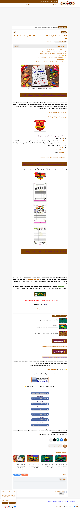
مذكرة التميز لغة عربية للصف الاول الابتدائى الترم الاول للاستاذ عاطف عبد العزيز (50, 61)
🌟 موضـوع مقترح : (60, 59)
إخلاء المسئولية (51, 501)
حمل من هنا (40, 309)
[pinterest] (5, 507)
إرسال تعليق (62, 479)
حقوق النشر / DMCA (57, 501)
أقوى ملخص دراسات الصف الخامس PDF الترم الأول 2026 (46, 27)
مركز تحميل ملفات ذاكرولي (32, 279)
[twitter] (12, 507)
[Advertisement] (40, 16)
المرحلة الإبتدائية (47, 5)
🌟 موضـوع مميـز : (60, 55)
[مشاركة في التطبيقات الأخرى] (50, 439)
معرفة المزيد (5, 502)
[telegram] (10, 507)
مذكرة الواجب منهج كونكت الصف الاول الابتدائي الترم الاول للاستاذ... (20, 467)
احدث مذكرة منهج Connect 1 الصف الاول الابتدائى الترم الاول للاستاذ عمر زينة (50, 57)
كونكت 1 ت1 (63, 32)
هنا (39, 434)
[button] (61, 439)
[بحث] (5, 5)
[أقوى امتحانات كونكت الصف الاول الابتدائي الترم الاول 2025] (63, 333)
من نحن (44, 1)
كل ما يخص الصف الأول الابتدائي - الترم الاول (57, 117)
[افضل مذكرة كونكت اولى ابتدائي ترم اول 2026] (63, 320)
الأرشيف (48, 1)
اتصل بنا (40, 1)
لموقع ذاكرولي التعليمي (51, 370)
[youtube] (8, 507)
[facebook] (15, 507)
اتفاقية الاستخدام (65, 501)
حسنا (12, 502)
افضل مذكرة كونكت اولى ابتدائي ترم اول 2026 (49, 320)
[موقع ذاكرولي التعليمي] (67, 3)
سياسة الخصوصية (71, 501)
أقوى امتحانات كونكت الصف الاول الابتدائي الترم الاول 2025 (46, 333)
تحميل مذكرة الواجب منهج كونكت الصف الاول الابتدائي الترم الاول (52, 53)
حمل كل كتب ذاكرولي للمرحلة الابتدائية (58, 113)
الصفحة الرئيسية (54, 1)
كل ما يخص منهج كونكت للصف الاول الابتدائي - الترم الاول (54, 157)
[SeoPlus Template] (74, 506)
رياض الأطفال (55, 5)
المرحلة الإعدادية (38, 5)
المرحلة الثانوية (29, 5)
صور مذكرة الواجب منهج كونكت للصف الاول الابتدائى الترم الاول (52, 52)
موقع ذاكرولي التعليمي (59, 41)
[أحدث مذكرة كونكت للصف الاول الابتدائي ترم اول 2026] (63, 326)
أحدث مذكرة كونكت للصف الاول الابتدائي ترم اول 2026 (47, 327)
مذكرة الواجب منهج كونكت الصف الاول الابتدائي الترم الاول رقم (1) (52, 50)
